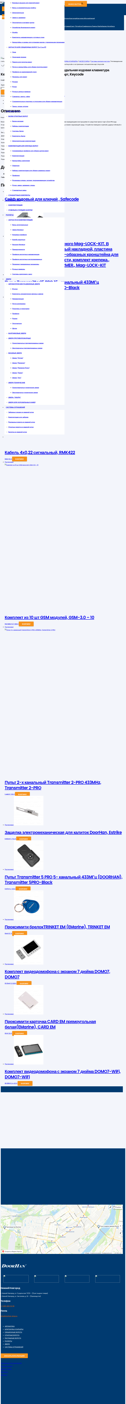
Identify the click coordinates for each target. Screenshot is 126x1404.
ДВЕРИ (7, 1344)
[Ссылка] (14, 1268)
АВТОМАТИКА (10, 1326)
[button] (19, 459)
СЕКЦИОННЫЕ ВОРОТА (13, 1332)
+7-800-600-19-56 (7, 1306)
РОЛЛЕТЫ (8, 1341)
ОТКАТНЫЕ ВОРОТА (12, 1335)
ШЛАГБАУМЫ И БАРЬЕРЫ (68, 61)
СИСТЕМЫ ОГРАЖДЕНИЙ (14, 1347)
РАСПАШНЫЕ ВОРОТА (13, 1338)
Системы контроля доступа (100, 61)
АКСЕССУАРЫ (84, 61)
